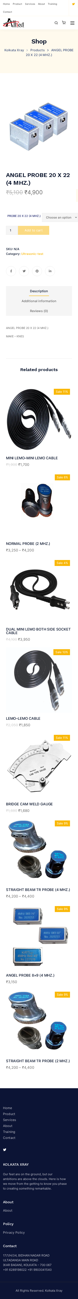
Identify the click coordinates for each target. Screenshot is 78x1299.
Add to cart (34, 230)
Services (30, 3)
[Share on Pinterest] (37, 271)
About (41, 3)
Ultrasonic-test (32, 254)
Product (17, 3)
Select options (39, 522)
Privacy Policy (14, 1232)
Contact (7, 11)
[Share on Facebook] (11, 271)
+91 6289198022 (15, 1270)
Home (6, 3)
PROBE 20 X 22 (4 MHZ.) (24, 216)
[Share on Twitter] (24, 271)
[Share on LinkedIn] (50, 271)
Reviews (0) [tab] (39, 311)
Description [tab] (39, 291)
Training (52, 3)
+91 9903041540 (39, 1270)
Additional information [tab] (39, 301)
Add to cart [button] (39, 436)
